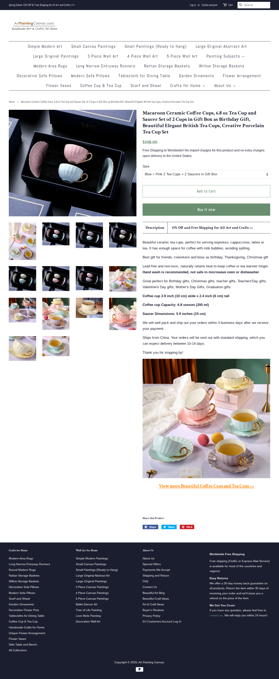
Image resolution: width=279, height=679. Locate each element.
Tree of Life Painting (89, 610)
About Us (223, 85)
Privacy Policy (151, 615)
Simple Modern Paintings (92, 558)
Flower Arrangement (242, 75)
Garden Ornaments (196, 75)
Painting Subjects (224, 56)
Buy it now (206, 209)
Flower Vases (59, 85)
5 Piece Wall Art (182, 56)
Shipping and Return (156, 575)
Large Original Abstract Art (221, 46)
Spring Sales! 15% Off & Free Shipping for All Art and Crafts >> (42, 5)
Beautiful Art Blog (154, 593)
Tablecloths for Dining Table (26, 615)
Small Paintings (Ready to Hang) (156, 46)
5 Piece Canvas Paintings (92, 598)
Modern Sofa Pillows (90, 75)
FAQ (145, 581)
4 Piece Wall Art (142, 56)
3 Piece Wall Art (103, 56)
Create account (210, 5)
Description (155, 227)
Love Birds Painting (88, 615)
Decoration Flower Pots (24, 610)
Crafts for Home (186, 85)
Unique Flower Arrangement (27, 633)
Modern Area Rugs (50, 66)
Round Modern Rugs (22, 569)
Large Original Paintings (56, 56)
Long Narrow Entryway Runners (106, 66)
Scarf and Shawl (146, 85)
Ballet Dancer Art (86, 604)
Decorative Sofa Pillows (39, 75)
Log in (193, 5)
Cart (230, 5)
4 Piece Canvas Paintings (92, 593)
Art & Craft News (153, 604)
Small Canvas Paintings (93, 46)
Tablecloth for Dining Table (144, 75)
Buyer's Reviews (153, 610)
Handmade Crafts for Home (27, 627)
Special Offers (152, 564)
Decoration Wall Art (88, 621)
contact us (216, 615)
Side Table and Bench (23, 644)
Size (146, 166)
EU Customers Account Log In (162, 621)
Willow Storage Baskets (222, 66)
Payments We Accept (156, 569)
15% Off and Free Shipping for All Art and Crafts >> (212, 227)
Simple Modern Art (45, 46)
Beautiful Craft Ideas (156, 598)
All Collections (18, 650)
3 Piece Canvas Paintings (92, 587)
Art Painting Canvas (151, 662)
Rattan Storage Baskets (167, 66)
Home (12, 101)
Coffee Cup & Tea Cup (101, 85)
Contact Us (150, 587)
